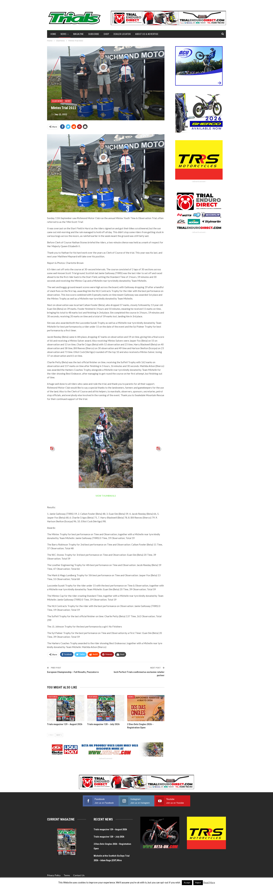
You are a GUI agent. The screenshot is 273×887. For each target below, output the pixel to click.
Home (53, 34)
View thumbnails (106, 496)
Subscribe (93, 34)
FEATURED (52, 697)
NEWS (63, 34)
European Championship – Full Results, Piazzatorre (73, 672)
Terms (67, 875)
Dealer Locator (122, 34)
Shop (106, 34)
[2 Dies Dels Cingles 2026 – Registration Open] (145, 708)
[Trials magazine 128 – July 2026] (105, 708)
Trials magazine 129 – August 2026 (110, 829)
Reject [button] (198, 882)
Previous (51, 448)
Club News (57, 101)
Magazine (78, 34)
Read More (209, 882)
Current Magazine (61, 819)
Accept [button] (187, 882)
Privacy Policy (54, 875)
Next (158, 448)
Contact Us (79, 875)
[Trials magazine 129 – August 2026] (65, 708)
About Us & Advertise (146, 34)
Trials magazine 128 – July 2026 (109, 836)
